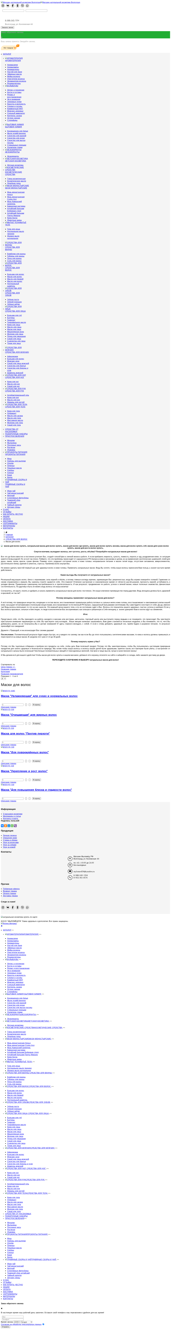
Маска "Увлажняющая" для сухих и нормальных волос (39, 696)
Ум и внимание (13, 99)
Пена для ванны (14, 258)
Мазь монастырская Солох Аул (16, 198)
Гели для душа (13, 229)
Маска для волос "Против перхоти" (25, 733)
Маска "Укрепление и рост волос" (24, 771)
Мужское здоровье (15, 111)
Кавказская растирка (16, 206)
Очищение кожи (10, 838)
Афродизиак (12, 356)
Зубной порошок (14, 302)
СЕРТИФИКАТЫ (10, 1294)
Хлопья (10, 472)
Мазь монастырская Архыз (19, 1043)
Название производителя (12, 674)
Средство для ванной (16, 136)
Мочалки (11, 440)
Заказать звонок (7, 27)
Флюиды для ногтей (15, 402)
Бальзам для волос (15, 274)
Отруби (10, 463)
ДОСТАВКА (8, 1292)
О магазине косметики (12, 814)
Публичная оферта (11, 889)
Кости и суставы (14, 92)
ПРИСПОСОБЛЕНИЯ (14, 436)
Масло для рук (13, 400)
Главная (9, 534)
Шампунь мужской (15, 373)
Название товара (8, 669)
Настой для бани (14, 72)
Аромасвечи (12, 65)
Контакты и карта (10, 818)
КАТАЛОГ (10, 537)
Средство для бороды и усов (20, 1164)
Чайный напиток (14, 505)
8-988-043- (10, 20)
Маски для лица (14, 329)
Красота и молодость (16, 104)
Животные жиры (14, 220)
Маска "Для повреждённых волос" (25, 752)
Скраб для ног (13, 386)
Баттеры (11, 318)
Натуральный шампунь (13, 284)
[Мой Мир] (8, 825)
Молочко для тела (15, 422)
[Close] (1, 926)
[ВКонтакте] (2, 825)
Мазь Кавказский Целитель (14, 202)
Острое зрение (13, 118)
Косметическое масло (16, 181)
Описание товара (8, 707)
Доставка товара (10, 896)
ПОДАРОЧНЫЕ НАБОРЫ (16, 434)
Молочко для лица (15, 334)
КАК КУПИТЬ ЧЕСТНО (13, 1285)
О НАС (6, 1280)
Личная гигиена (10, 835)
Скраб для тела (14, 425)
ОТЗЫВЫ (7, 1282)
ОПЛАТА (7, 1289)
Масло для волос (14, 281)
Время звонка (7, 1322)
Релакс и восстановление (14, 95)
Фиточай (11, 495)
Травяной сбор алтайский (13, 501)
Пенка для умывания (16, 336)
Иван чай (11, 491)
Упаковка (11, 450)
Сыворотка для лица (16, 341)
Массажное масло (15, 420)
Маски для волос (14, 276)
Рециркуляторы (14, 83)
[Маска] (8, 691)
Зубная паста (13, 299)
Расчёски (11, 447)
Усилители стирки (14, 147)
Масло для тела (14, 418)
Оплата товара (9, 893)
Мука (9, 458)
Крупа (9, 477)
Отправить (5, 1327)
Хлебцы (10, 470)
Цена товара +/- (8, 667)
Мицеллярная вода (15, 332)
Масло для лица (14, 327)
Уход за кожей (9, 847)
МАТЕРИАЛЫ (9, 1296)
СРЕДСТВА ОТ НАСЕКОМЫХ (11, 430)
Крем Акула (12, 218)
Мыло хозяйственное (16, 133)
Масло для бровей (15, 279)
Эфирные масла (14, 74)
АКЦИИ (6, 1287)
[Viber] (15, 825)
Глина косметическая (16, 178)
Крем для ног (13, 381)
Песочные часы (14, 445)
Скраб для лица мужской (18, 363)
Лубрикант (11, 413)
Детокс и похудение (15, 90)
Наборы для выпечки (16, 461)
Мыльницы (12, 443)
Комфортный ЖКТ (15, 108)
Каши (9, 475)
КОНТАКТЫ (8, 1299)
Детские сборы (13, 507)
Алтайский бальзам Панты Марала (15, 214)
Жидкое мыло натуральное (13, 237)
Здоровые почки (14, 101)
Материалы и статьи (12, 816)
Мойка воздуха (13, 76)
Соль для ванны (14, 261)
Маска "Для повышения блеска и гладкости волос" (36, 790)
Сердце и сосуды (14, 106)
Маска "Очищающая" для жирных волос (29, 715)
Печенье (11, 465)
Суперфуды (12, 120)
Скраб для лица (14, 338)
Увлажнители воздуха (16, 81)
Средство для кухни (16, 138)
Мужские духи (13, 361)
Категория (5, 671)
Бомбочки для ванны (16, 254)
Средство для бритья (16, 366)
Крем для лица (13, 325)
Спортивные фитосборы (18, 498)
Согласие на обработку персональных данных (21, 1324)
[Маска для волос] (7, 728)
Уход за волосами (11, 842)
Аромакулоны (13, 69)
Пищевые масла (14, 468)
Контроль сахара (14, 115)
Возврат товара (10, 891)
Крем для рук (13, 397)
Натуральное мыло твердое (19, 1068)
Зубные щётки (13, 304)
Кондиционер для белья (17, 131)
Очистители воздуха (16, 79)
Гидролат (11, 320)
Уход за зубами (9, 845)
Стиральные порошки (16, 145)
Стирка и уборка (10, 840)
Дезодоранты (13, 156)
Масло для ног (13, 384)
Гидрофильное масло (16, 322)
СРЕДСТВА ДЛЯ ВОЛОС (16, 539)
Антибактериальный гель (18, 395)
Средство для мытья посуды (19, 1007)
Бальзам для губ (14, 315)
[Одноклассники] (5, 825)
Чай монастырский (15, 493)
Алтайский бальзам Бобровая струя (15, 209)
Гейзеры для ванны (15, 256)
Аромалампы (13, 67)
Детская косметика (15, 165)
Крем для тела (13, 411)
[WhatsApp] (12, 825)
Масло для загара (15, 415)
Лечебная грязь (14, 183)
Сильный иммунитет (16, 113)
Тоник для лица (14, 343)
